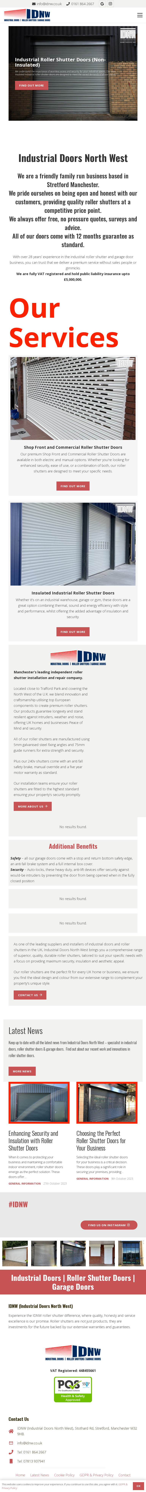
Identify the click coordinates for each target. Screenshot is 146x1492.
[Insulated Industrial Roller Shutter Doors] (73, 544)
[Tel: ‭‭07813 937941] (13, 1461)
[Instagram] (110, 3)
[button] (140, 15)
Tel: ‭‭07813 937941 (31, 1461)
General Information (25, 1183)
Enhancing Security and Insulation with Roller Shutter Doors (33, 1140)
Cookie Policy (64, 1475)
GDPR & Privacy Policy (96, 1475)
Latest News (39, 1475)
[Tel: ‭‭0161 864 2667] (13, 1452)
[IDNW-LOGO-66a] (27, 15)
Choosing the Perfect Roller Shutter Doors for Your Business (101, 1140)
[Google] (102, 3)
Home (20, 1475)
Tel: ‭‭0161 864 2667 (31, 1452)
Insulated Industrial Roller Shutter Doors (73, 593)
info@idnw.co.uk (29, 1443)
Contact (124, 1475)
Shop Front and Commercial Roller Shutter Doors (73, 447)
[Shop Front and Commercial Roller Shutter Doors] (73, 398)
